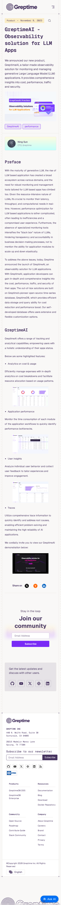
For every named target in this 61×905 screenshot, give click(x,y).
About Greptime (45, 821)
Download (42, 800)
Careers (41, 825)
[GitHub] (12, 683)
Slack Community (17, 835)
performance (31, 126)
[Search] (52, 20)
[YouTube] (21, 683)
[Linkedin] (47, 683)
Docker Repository (46, 804)
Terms (41, 844)
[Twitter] (30, 683)
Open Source (15, 821)
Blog (40, 795)
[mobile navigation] (50, 7)
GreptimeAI (13, 126)
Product (24, 20)
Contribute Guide (17, 830)
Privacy (41, 840)
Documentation (45, 790)
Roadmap (13, 825)
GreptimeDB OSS (17, 790)
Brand (41, 830)
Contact (42, 835)
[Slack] (38, 683)
